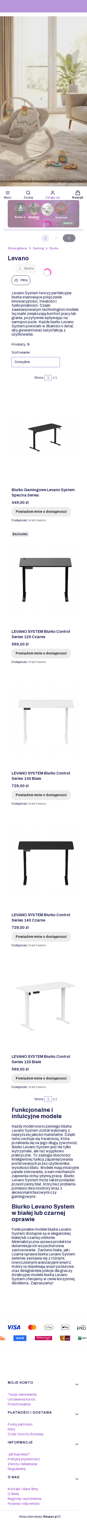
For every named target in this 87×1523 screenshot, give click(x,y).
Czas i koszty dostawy (26, 1434)
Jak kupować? (19, 1454)
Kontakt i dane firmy (23, 1489)
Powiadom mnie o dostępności (41, 511)
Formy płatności (20, 1424)
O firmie (13, 1494)
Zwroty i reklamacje (22, 1464)
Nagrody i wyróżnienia (24, 1499)
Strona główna (17, 248)
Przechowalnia (19, 1404)
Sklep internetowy (38, 1516)
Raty (11, 1429)
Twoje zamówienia (22, 1394)
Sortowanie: (21, 352)
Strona (38, 377)
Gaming (38, 248)
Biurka (54, 248)
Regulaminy (17, 1469)
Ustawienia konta (21, 1399)
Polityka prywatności (24, 1459)
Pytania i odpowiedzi (24, 1504)
